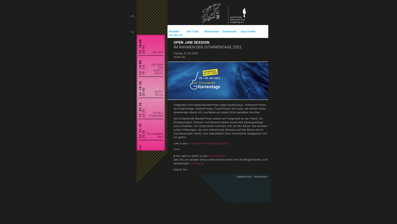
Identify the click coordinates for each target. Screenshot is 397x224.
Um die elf (176, 35)
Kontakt (174, 31)
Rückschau (212, 31)
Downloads (230, 31)
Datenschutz (244, 176)
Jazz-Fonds (248, 31)
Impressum (261, 176)
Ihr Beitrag (197, 163)
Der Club (192, 31)
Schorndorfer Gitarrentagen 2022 (209, 143)
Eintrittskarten (217, 155)
